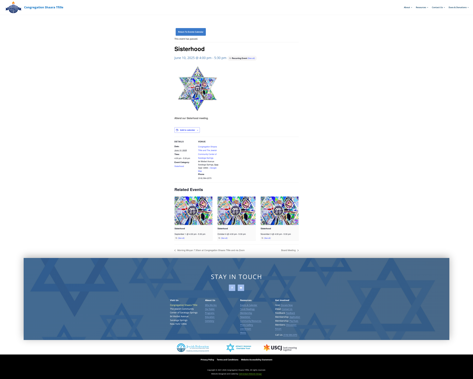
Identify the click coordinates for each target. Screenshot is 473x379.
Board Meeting (288, 250)
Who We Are (211, 305)
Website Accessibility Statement (256, 360)
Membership (246, 313)
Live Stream (245, 328)
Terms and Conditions (227, 360)
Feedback (290, 313)
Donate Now (287, 305)
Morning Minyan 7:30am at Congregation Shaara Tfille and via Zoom (211, 250)
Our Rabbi (209, 309)
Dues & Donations (458, 8)
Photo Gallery (246, 324)
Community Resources (250, 321)
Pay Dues (294, 321)
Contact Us (437, 8)
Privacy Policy (207, 360)
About (407, 8)
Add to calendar (187, 130)
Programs (209, 313)
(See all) (251, 58)
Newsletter (245, 317)
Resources (421, 8)
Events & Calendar (248, 305)
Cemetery (209, 321)
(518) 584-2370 (290, 335)
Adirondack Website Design (250, 374)
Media (243, 332)
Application (295, 317)
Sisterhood (179, 166)
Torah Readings (247, 309)
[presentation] (193, 211)
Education (209, 317)
